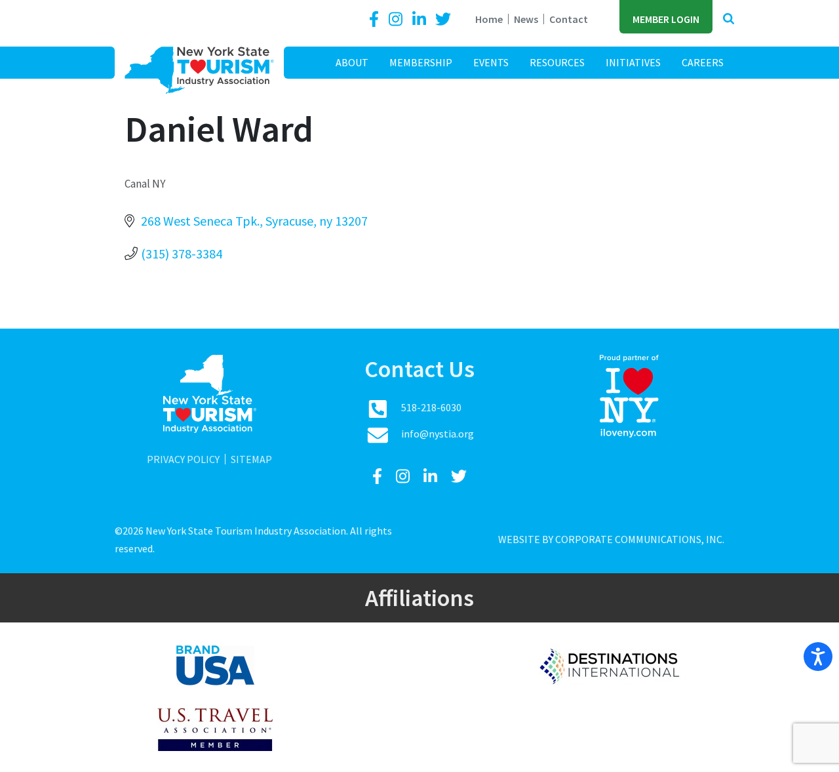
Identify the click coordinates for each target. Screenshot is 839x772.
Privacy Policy (183, 459)
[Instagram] (397, 19)
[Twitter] (443, 19)
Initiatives (633, 62)
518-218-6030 (431, 407)
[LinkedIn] (421, 19)
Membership (420, 62)
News (526, 19)
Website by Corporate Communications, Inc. (611, 539)
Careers (703, 62)
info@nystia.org (437, 433)
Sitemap (251, 459)
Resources (557, 62)
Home (489, 19)
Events (491, 62)
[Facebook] (376, 19)
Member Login (666, 19)
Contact (568, 19)
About (352, 62)
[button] (728, 19)
